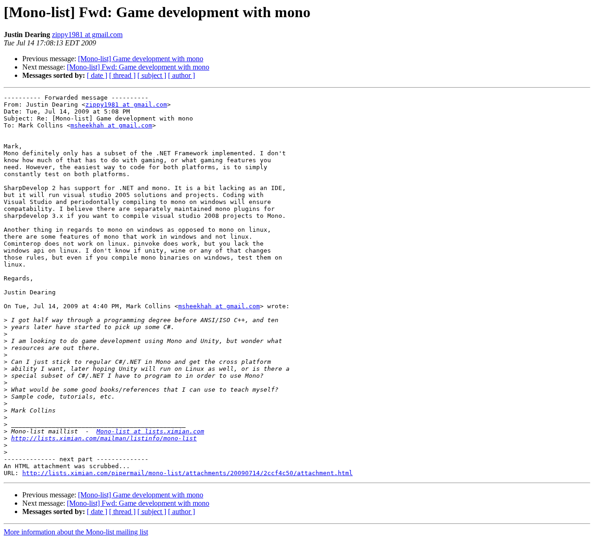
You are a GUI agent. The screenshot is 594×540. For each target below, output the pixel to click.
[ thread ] (122, 75)
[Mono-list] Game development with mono (140, 59)
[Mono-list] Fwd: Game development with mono (138, 67)
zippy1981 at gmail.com (87, 34)
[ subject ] (151, 75)
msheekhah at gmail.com (111, 125)
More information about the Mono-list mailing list (76, 532)
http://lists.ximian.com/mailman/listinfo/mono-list (104, 438)
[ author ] (181, 75)
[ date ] (97, 75)
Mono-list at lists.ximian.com (150, 431)
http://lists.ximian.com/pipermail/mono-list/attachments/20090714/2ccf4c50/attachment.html (187, 473)
